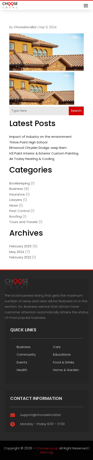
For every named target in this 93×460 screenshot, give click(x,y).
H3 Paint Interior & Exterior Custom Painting (43, 153)
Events (22, 362)
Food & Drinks (63, 362)
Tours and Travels (23, 222)
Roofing (15, 216)
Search (76, 110)
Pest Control (19, 211)
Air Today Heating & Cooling (31, 158)
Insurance (17, 194)
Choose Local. (47, 448)
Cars (57, 347)
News (13, 205)
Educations (62, 354)
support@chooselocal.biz (40, 414)
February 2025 (20, 246)
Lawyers (15, 199)
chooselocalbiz (25, 27)
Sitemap (46, 452)
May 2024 (16, 252)
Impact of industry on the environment (40, 136)
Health (22, 370)
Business (16, 188)
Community (26, 354)
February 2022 (20, 257)
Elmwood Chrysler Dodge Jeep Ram (38, 147)
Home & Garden (66, 370)
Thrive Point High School (28, 142)
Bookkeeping (19, 183)
